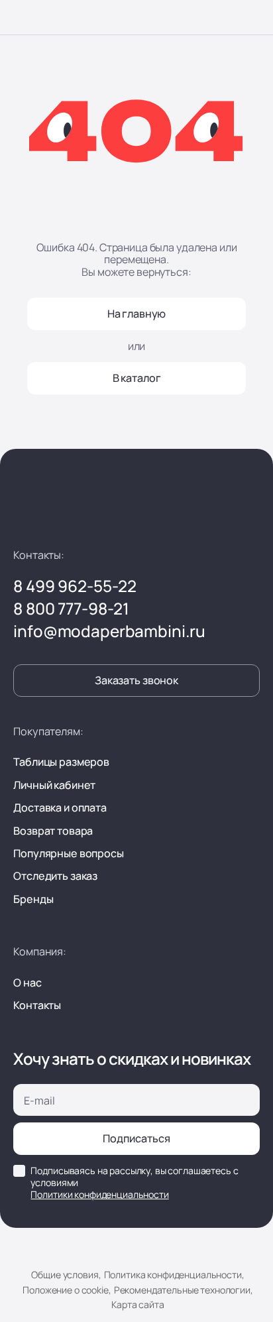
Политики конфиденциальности (99, 1194)
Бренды (33, 899)
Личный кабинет (54, 785)
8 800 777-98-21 (71, 609)
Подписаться (136, 1138)
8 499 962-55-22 (74, 586)
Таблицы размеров (61, 761)
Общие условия (64, 1274)
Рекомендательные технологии (182, 1290)
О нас (27, 982)
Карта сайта (137, 1304)
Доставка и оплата (60, 807)
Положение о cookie (65, 1290)
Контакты (37, 1005)
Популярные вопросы (68, 853)
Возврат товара (53, 830)
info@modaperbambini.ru (109, 631)
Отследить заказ (55, 876)
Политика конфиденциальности (172, 1274)
